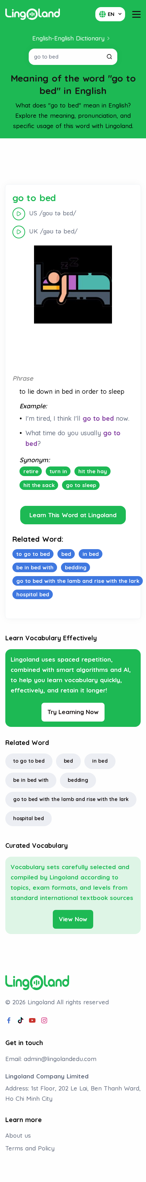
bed (68, 761)
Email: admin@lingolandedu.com (50, 1058)
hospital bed (28, 818)
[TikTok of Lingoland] (20, 1020)
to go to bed (29, 761)
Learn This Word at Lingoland (72, 515)
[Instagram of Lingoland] (44, 1020)
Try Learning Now (73, 712)
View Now (73, 919)
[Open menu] (136, 14)
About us (18, 1135)
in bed (100, 761)
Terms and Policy (30, 1148)
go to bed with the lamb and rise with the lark (71, 799)
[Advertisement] (73, 161)
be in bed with (31, 780)
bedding (78, 780)
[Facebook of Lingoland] (8, 1020)
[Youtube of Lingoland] (32, 1020)
